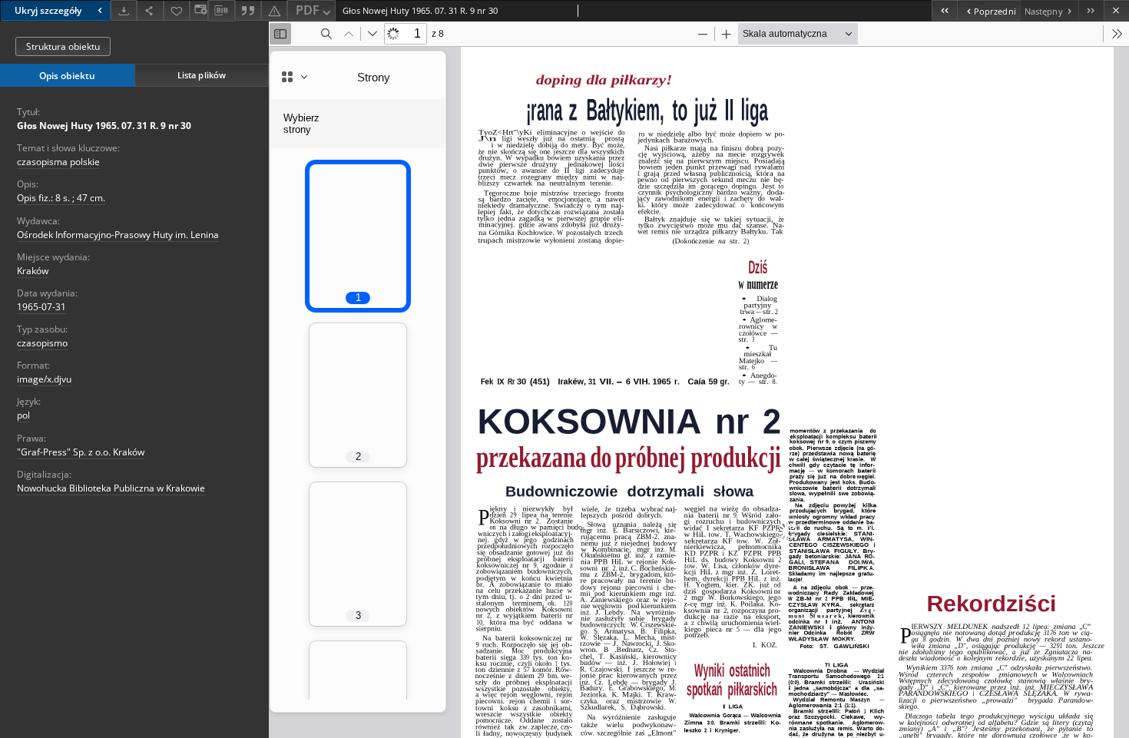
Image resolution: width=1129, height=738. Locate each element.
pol (23, 415)
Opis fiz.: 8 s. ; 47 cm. (61, 197)
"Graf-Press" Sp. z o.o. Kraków (80, 451)
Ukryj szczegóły (48, 10)
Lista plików (201, 75)
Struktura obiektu (63, 46)
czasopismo (42, 342)
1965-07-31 (41, 306)
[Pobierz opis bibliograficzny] (221, 11)
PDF (307, 10)
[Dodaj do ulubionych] (177, 10)
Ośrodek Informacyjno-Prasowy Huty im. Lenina (118, 234)
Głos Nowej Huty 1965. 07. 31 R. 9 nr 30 (104, 125)
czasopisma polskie (58, 161)
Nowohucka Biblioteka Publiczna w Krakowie (111, 488)
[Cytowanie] (248, 10)
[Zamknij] (1116, 10)
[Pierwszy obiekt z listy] (944, 10)
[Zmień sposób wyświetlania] (199, 10)
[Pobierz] (124, 10)
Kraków (32, 270)
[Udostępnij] (150, 10)
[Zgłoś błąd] (274, 10)
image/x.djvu (44, 379)
